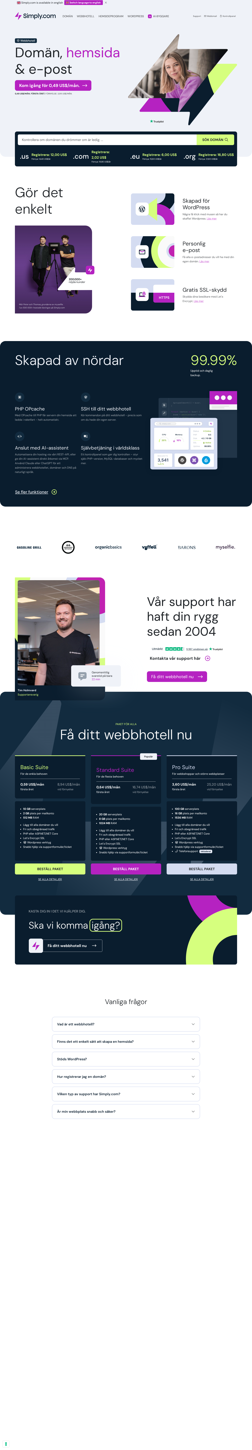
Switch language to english (85, 2)
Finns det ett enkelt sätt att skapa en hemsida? (95, 1041)
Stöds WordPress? (72, 1059)
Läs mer (212, 218)
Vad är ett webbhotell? (75, 1024)
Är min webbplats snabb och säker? (86, 1111)
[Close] (106, 2)
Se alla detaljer (50, 879)
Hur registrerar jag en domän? (81, 1076)
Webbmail (211, 16)
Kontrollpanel (229, 16)
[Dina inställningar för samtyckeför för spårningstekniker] (6, 1444)
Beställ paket (50, 869)
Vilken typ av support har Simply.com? (88, 1094)
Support (197, 16)
